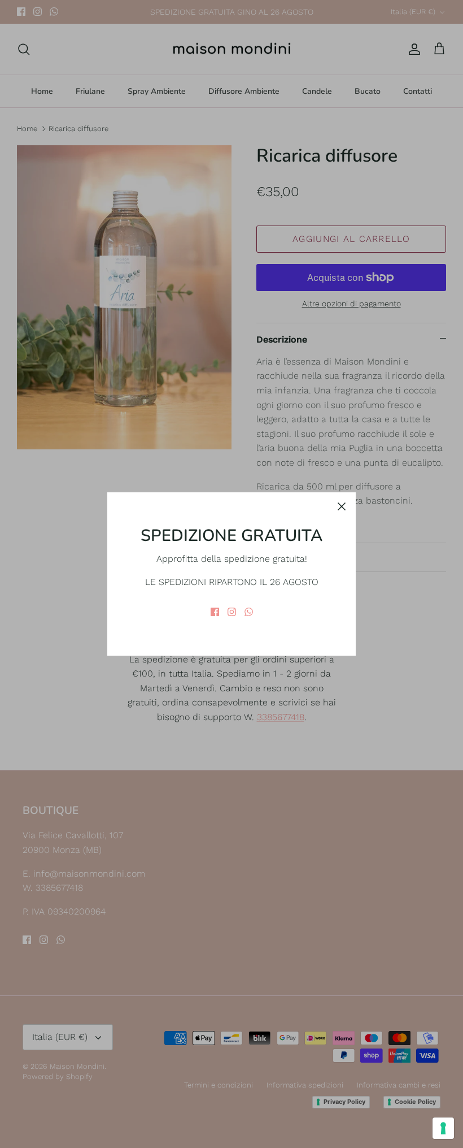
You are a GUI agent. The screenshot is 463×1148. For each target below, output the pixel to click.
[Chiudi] (341, 506)
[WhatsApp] (248, 612)
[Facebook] (215, 612)
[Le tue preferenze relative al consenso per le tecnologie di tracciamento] (443, 1128)
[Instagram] (232, 612)
